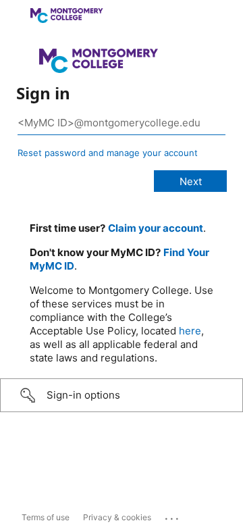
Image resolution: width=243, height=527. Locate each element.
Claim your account (155, 228)
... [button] (173, 515)
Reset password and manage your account (108, 152)
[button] (121, 395)
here (190, 330)
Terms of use (46, 517)
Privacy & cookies (117, 517)
